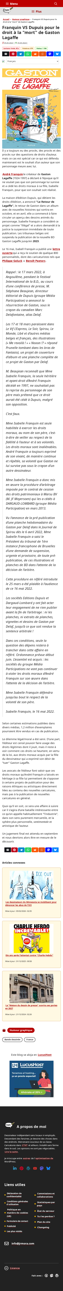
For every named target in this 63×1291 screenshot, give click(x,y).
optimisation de (44, 1158)
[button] (55, 4)
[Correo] (5, 53)
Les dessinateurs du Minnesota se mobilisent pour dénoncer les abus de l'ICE (31, 904)
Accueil (6, 19)
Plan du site (43, 1221)
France (29, 1039)
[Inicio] (8, 11)
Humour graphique (20, 19)
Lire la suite (11, 1151)
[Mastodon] (49, 53)
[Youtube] (35, 1168)
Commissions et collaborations (46, 1195)
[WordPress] (28, 1168)
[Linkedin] (15, 1168)
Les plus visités (14, 1231)
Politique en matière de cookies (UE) (17, 1212)
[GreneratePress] (47, 1275)
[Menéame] (42, 53)
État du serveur (45, 1210)
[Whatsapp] (27, 53)
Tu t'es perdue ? (46, 1216)
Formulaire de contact (17, 1221)
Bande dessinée (12, 1039)
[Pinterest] (13, 53)
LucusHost (45, 1054)
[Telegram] (20, 53)
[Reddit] (35, 53)
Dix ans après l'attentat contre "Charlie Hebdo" (29, 955)
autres (26, 1158)
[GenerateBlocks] (52, 1275)
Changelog (43, 1227)
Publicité (11, 1226)
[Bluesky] (57, 53)
